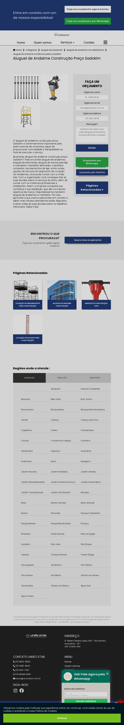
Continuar (62, 718)
